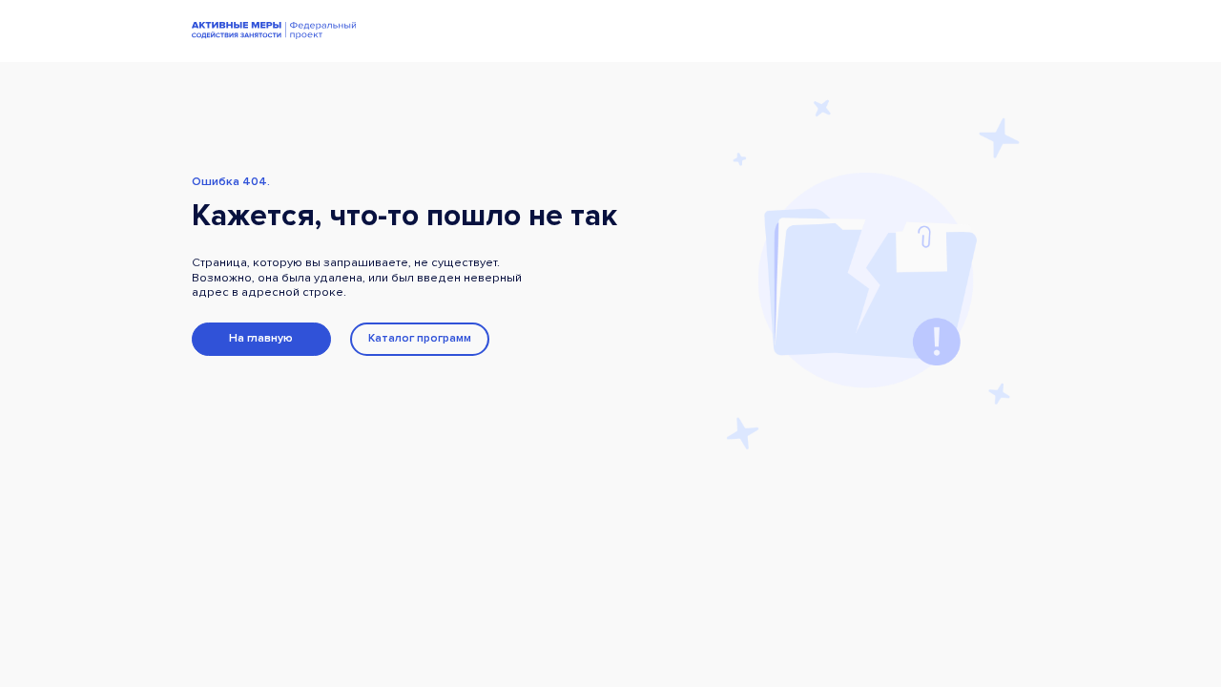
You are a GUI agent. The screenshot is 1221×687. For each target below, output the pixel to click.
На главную (261, 338)
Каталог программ (419, 338)
